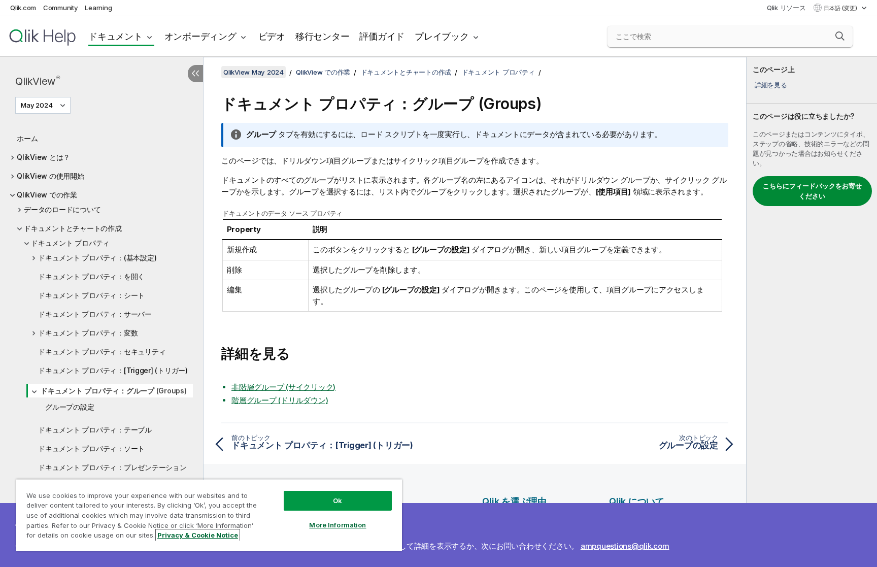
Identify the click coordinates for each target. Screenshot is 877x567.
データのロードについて (62, 209)
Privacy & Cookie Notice (197, 535)
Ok (337, 500)
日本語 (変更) (841, 8)
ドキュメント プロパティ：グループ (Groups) (114, 390)
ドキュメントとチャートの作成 (73, 228)
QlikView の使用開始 (50, 176)
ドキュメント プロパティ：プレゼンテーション (112, 467)
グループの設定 (69, 407)
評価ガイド (381, 36)
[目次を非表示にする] (195, 73)
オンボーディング (200, 36)
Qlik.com (23, 8)
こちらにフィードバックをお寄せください (812, 191)
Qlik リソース (786, 8)
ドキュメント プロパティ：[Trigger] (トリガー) (113, 370)
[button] (840, 36)
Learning (98, 8)
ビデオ (271, 36)
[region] (209, 515)
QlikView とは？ (43, 157)
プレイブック (442, 36)
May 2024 (37, 105)
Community (60, 8)
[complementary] (812, 312)
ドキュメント (115, 36)
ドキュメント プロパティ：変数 (88, 332)
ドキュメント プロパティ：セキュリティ (101, 351)
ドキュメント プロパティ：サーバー (95, 314)
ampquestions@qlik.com (625, 546)
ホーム (27, 138)
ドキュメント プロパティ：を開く (91, 276)
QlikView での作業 (47, 194)
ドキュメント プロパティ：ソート (91, 448)
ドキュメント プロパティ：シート (91, 295)
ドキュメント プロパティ (70, 243)
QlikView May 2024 (253, 72)
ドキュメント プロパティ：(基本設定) (97, 257)
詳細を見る (771, 85)
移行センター (322, 36)
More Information (337, 525)
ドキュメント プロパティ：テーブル (95, 429)
